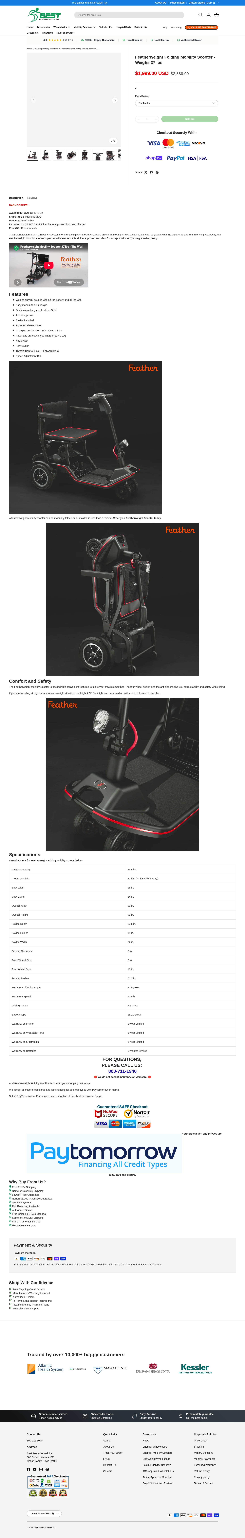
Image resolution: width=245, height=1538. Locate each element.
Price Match (177, 2)
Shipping (199, 1446)
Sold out (189, 119)
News (146, 1440)
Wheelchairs (60, 27)
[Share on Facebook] (151, 172)
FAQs (106, 1458)
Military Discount (203, 1452)
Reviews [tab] (32, 197)
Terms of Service (203, 1483)
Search (107, 1440)
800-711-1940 (122, 1071)
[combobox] (129, 15)
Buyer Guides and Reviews (158, 1483)
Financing (47, 33)
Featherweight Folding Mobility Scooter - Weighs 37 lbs (80, 49)
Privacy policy (202, 1477)
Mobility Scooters (83, 27)
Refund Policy (202, 1471)
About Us (160, 2)
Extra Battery (142, 96)
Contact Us (109, 1465)
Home (30, 27)
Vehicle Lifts (105, 27)
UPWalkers (33, 33)
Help (164, 27)
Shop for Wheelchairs (155, 1446)
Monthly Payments (204, 1458)
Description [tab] (16, 197)
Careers (107, 1471)
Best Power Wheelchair (44, 1527)
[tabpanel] (122, 717)
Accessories (43, 27)
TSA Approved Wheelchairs (158, 1471)
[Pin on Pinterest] (157, 172)
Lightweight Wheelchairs (156, 1458)
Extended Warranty (205, 1465)
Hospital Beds (123, 27)
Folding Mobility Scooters (46, 49)
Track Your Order (65, 33)
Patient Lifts (140, 27)
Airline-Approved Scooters (157, 1477)
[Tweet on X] (146, 172)
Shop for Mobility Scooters (157, 1452)
